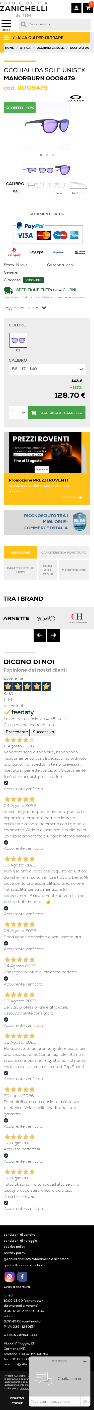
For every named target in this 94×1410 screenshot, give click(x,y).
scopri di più (69, 497)
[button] (41, 154)
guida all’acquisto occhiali (23, 1265)
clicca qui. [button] (25, 1388)
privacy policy (14, 1253)
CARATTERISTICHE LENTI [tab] (20, 570)
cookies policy (14, 1247)
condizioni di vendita (19, 1235)
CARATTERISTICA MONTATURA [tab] (63, 553)
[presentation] (40, 635)
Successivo (43, 732)
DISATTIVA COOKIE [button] (17, 1401)
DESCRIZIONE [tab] (20, 553)
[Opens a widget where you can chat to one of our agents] (59, 1381)
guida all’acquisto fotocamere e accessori (36, 1259)
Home (9, 48)
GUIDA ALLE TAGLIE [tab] (48, 570)
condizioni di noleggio (20, 1241)
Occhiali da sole (50, 48)
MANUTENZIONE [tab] (74, 570)
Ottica (25, 48)
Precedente (17, 732)
